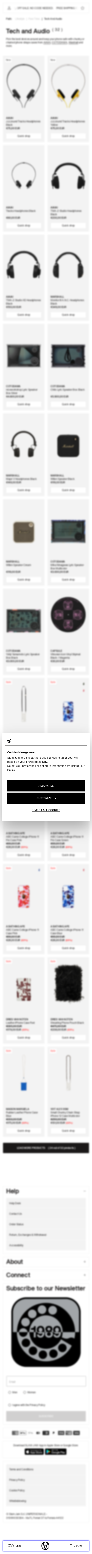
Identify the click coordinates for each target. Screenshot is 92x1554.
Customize (44, 798)
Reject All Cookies (46, 810)
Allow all (46, 785)
